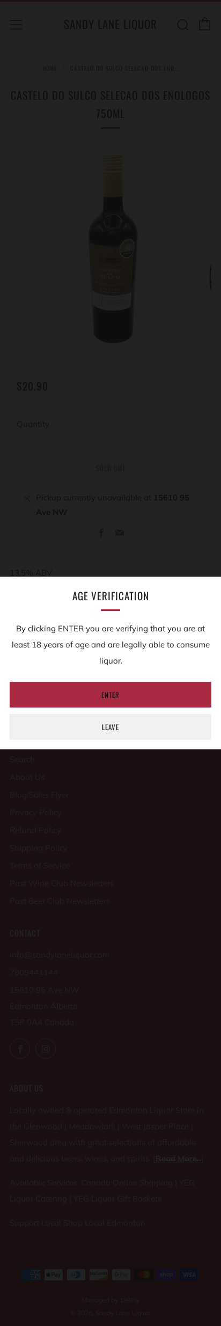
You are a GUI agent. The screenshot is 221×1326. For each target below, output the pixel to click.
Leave (110, 726)
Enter (110, 694)
